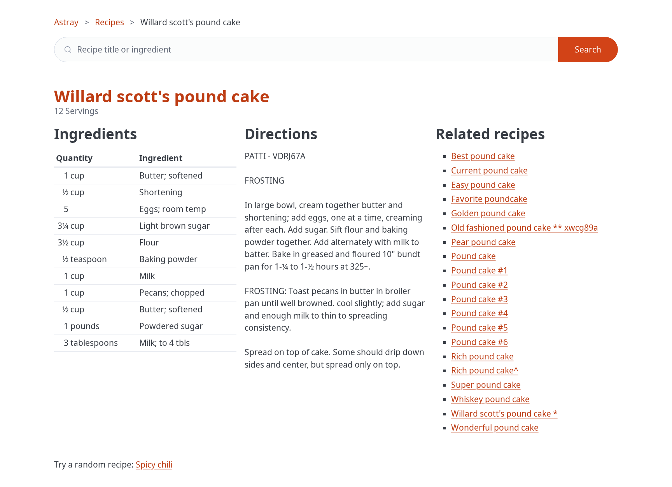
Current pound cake (489, 170)
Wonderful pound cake (495, 427)
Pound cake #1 (479, 270)
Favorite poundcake (489, 198)
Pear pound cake (483, 241)
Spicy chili (154, 464)
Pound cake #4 (479, 313)
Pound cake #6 (479, 341)
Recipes (109, 22)
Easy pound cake (483, 184)
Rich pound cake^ (484, 370)
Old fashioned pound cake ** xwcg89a (524, 227)
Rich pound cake (482, 356)
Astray (66, 22)
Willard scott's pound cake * (504, 413)
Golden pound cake (488, 213)
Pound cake (473, 256)
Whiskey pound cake (490, 399)
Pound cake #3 (479, 299)
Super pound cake (486, 384)
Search (588, 49)
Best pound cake (483, 156)
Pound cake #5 (479, 327)
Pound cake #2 (479, 284)
